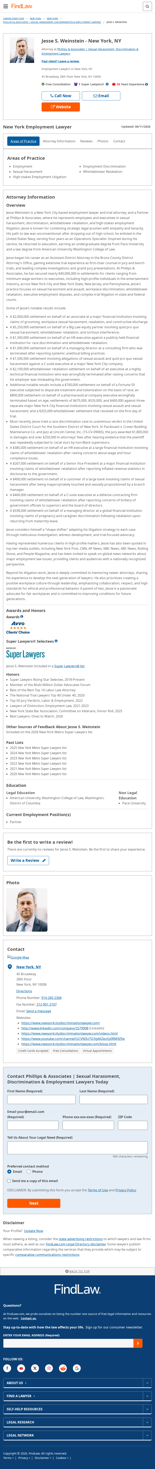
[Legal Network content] (147, 1435)
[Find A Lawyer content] (147, 1396)
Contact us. (29, 1318)
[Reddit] (63, 1368)
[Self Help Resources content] (147, 1409)
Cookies (61, 1458)
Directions (24, 991)
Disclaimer (42, 1458)
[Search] (147, 6)
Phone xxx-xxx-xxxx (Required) (87, 1117)
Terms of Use (98, 1190)
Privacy (23, 1458)
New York (35, 18)
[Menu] (6, 6)
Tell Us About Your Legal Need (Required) (39, 1137)
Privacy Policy (125, 1190)
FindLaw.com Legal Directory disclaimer (76, 1244)
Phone (37, 1171)
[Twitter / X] (35, 1368)
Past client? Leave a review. (61, 61)
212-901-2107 (47, 1004)
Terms (7, 1458)
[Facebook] (7, 1368)
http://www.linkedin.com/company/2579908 (54, 1028)
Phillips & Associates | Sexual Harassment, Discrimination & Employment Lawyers (52, 22)
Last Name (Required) (97, 1091)
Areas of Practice (23, 141)
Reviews (86, 141)
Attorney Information (59, 141)
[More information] (21, 616)
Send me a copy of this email (35, 1181)
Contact (119, 141)
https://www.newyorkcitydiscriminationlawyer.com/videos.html (69, 1033)
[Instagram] (49, 1368)
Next (33, 1203)
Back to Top (79, 1271)
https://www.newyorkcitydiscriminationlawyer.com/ (60, 1023)
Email (17, 1171)
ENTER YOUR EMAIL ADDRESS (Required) (31, 1335)
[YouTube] (21, 1368)
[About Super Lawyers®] (107, 84)
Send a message (38, 1011)
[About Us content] (147, 1382)
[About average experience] (146, 84)
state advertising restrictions (81, 1239)
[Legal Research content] (147, 1422)
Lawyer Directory (13, 18)
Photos (102, 141)
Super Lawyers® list (69, 666)
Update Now (33, 1231)
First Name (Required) (24, 1091)
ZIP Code (125, 1117)
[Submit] (137, 1343)
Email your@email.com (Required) (25, 1114)
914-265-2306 (51, 998)
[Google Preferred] (77, 1368)
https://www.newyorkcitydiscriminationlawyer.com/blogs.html (68, 1044)
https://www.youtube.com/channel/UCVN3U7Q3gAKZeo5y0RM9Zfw (73, 1038)
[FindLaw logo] (23, 6)
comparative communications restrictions (47, 1254)
